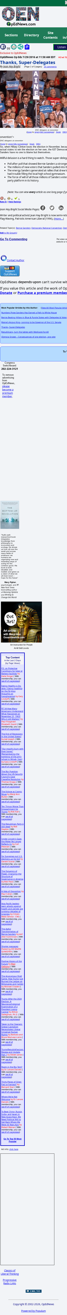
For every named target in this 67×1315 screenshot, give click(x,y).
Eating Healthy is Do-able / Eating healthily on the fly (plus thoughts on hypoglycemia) (11, 691)
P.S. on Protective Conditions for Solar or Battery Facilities (12, 671)
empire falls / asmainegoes (44, 132)
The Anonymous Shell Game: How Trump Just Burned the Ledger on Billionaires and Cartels (12, 980)
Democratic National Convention (46, 228)
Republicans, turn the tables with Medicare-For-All (25, 332)
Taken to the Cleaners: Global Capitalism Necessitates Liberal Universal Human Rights (12, 1029)
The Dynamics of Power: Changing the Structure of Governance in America (12, 875)
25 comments (50, 66)
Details (58, 132)
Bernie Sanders (23, 228)
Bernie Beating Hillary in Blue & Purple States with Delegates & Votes (34, 317)
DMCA (65, 132)
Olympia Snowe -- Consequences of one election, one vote (28, 336)
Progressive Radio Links (10, 1281)
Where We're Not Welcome (9, 1098)
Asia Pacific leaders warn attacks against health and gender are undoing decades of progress (12, 908)
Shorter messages (9, 946)
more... (59, 218)
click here (13, 1149)
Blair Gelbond (8, 965)
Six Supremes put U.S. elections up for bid (12, 857)
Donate (6, 292)
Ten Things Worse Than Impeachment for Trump (12, 809)
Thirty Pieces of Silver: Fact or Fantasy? (11, 1083)
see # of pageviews (10, 681)
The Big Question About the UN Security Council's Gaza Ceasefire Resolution (12, 775)
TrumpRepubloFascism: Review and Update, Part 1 (12, 1052)
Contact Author (15, 260)
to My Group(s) (8, 232)
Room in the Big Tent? (11, 1067)
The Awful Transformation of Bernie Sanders (9, 931)
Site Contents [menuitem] (50, 35)
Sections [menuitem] (11, 35)
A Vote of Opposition (11, 891)
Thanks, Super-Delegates (27, 62)
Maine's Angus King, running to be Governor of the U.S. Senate (31, 322)
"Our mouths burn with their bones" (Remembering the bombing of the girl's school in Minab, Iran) (12, 753)
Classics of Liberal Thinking (10, 1272)
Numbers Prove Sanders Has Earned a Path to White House (29, 312)
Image (29, 132)
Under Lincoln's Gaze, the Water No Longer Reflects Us (11, 841)
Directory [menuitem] (31, 35)
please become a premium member (7, 391)
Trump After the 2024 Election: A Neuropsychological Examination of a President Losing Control (11, 1005)
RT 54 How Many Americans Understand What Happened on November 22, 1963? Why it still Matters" (12, 713)
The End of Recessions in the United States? (12, 735)
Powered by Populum (33, 1311)
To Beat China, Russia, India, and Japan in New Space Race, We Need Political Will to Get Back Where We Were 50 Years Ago (11, 1118)
